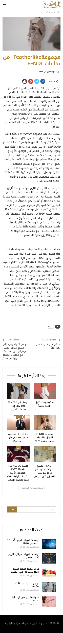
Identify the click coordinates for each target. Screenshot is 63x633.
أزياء (45, 384)
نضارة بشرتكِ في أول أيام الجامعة (25, 599)
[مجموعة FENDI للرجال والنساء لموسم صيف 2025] (45, 422)
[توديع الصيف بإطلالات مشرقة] (49, 587)
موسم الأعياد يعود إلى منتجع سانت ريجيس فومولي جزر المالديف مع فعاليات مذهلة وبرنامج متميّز (15, 351)
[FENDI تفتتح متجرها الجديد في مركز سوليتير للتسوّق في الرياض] (45, 454)
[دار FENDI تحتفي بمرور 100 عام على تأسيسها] (18, 422)
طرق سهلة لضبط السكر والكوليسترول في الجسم (25, 570)
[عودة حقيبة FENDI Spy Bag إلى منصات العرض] (18, 391)
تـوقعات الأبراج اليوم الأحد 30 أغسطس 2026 (23, 541)
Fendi (50, 326)
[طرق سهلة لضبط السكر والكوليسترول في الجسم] (49, 572)
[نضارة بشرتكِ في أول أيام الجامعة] (49, 601)
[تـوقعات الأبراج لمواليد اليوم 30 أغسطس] (49, 558)
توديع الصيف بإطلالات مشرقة (27, 584)
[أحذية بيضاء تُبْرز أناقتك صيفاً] (45, 391)
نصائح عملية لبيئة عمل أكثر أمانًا (48, 346)
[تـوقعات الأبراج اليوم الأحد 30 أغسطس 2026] (49, 544)
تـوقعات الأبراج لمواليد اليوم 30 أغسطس (23, 556)
